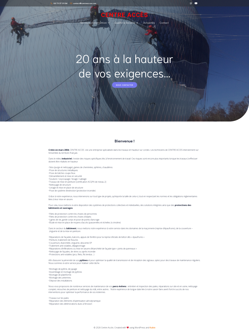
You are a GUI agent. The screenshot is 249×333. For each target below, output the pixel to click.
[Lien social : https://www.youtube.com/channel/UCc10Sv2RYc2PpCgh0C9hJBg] (196, 3)
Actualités (149, 22)
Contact (164, 22)
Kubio (152, 327)
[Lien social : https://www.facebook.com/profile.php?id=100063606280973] (190, 3)
